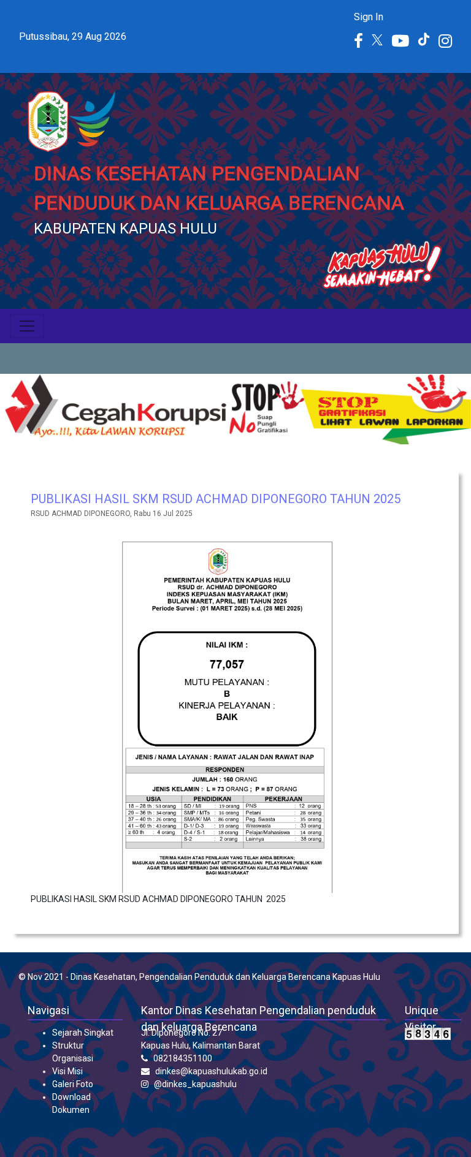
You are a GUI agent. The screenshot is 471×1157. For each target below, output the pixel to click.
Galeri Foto (72, 1084)
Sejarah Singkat (82, 1033)
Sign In (368, 17)
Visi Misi (67, 1071)
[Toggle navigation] (27, 326)
